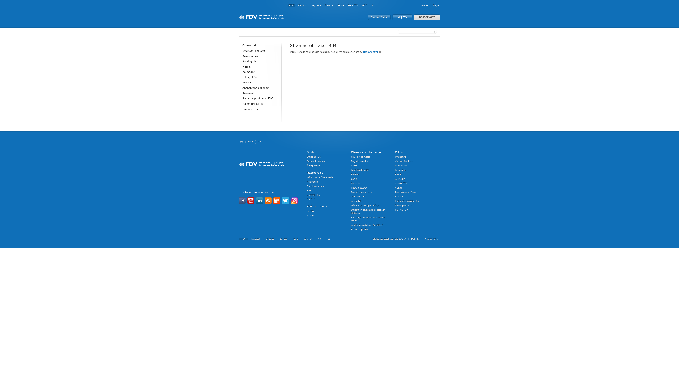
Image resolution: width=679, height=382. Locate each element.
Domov (241, 141)
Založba (329, 5)
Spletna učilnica (379, 17)
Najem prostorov (252, 103)
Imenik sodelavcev (360, 170)
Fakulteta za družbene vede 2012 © (389, 239)
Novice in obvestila (360, 157)
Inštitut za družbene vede (320, 177)
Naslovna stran (371, 52)
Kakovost (302, 5)
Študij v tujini (313, 166)
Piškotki (415, 239)
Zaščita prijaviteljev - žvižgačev (367, 225)
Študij (310, 152)
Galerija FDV (250, 109)
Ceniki (354, 179)
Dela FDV (353, 5)
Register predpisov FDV (257, 98)
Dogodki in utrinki (360, 161)
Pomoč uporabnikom (361, 192)
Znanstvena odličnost (255, 87)
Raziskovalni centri (316, 186)
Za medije (248, 72)
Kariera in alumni (317, 206)
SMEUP (311, 199)
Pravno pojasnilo (359, 229)
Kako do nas (250, 56)
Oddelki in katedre (316, 161)
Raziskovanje (315, 172)
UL (372, 5)
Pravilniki (355, 183)
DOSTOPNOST (427, 17)
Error (250, 142)
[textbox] (417, 32)
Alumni (310, 216)
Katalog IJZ (249, 61)
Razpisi (246, 66)
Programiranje (431, 239)
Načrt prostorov (359, 188)
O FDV (399, 152)
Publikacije (312, 182)
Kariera (310, 211)
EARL (310, 191)
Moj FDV (402, 17)
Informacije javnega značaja (365, 205)
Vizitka (246, 82)
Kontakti (425, 5)
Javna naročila (358, 197)
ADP (364, 5)
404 (260, 142)
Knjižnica (316, 5)
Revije (341, 5)
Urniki (354, 166)
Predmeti (355, 174)
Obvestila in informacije (366, 152)
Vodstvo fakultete (253, 50)
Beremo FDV (313, 195)
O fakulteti (249, 45)
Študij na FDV (314, 157)
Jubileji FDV (249, 77)
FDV (291, 5)
